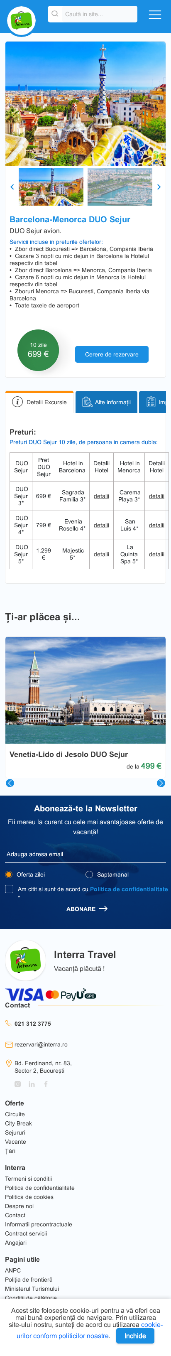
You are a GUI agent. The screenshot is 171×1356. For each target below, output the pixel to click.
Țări (10, 1150)
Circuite (15, 1114)
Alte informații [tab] (113, 402)
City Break (18, 1123)
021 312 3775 (33, 1023)
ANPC (13, 1270)
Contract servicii (26, 1233)
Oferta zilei (30, 874)
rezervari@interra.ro (41, 1044)
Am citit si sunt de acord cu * (93, 893)
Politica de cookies (29, 1197)
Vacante (15, 1141)
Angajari (16, 1242)
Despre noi (19, 1206)
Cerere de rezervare (112, 354)
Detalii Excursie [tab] (47, 402)
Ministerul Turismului (32, 1288)
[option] (85, 104)
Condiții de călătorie (31, 1298)
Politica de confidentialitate (129, 889)
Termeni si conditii (28, 1178)
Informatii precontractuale (38, 1224)
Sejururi (15, 1132)
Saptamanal (112, 874)
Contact (15, 1215)
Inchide (135, 1335)
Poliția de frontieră (29, 1279)
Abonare (81, 909)
